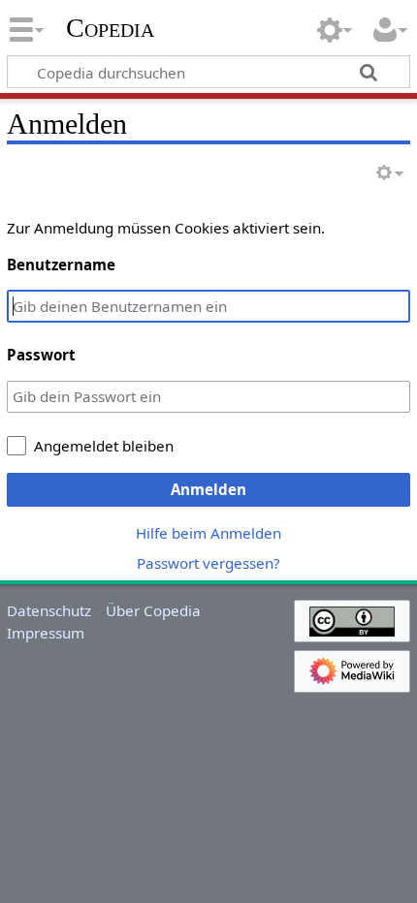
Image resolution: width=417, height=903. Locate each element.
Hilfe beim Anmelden (208, 533)
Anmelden (208, 489)
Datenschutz (49, 610)
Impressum (45, 632)
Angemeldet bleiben (104, 445)
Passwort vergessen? (208, 563)
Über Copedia (153, 610)
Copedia (110, 28)
